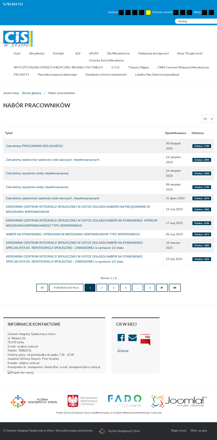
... (138, 287)
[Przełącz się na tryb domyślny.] (121, 12)
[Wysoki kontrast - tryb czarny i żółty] (141, 12)
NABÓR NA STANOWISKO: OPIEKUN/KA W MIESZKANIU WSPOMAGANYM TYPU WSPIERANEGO (73, 234)
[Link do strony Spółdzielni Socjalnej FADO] (124, 401)
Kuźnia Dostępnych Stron (123, 431)
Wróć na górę (199, 430)
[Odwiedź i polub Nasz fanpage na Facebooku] (121, 339)
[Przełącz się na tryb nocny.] (128, 12)
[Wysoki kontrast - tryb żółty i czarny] (148, 12)
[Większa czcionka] (189, 12)
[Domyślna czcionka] (182, 12)
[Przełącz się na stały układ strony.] (204, 12)
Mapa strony (178, 430)
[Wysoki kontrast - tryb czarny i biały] (134, 12)
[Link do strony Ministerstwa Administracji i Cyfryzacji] (82, 401)
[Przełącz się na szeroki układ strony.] (211, 12)
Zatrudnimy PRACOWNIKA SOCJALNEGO (34, 146)
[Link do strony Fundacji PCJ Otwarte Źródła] (179, 401)
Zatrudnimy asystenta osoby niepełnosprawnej (37, 173)
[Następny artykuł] (162, 288)
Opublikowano (175, 133)
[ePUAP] (123, 350)
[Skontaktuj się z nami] (132, 339)
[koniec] (175, 288)
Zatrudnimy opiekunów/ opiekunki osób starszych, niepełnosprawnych (52, 159)
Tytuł (8, 133)
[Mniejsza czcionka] (175, 12)
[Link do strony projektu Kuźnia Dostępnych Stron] (33, 401)
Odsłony (198, 133)
